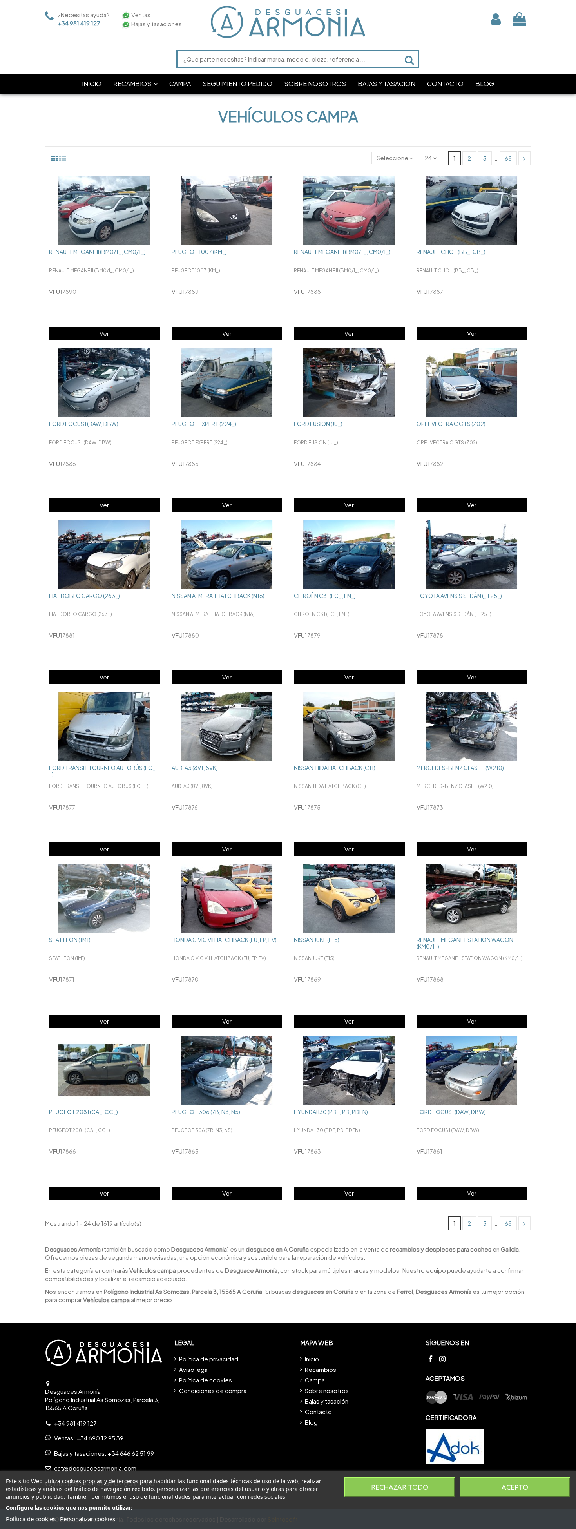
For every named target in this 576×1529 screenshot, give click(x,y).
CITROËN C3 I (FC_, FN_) (325, 595)
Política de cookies (205, 1380)
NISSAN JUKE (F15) (316, 939)
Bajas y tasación (326, 1401)
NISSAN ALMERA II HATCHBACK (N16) (218, 595)
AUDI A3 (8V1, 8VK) (195, 767)
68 (508, 158)
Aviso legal (194, 1369)
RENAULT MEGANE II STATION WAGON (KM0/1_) (465, 943)
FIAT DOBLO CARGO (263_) (84, 595)
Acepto (515, 1487)
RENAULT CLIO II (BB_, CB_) (451, 251)
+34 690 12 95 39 (99, 1438)
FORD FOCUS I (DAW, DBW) (83, 423)
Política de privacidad (208, 1358)
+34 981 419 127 (79, 23)
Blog (311, 1422)
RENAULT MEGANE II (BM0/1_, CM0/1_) (97, 251)
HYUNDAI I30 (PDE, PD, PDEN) (331, 1111)
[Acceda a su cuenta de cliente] (496, 19)
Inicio (312, 1358)
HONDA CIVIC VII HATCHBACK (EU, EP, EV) (224, 939)
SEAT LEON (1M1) (70, 939)
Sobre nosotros (327, 1390)
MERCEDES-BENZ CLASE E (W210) (460, 767)
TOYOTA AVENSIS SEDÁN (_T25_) (459, 595)
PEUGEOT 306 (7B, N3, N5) (206, 1111)
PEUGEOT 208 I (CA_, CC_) (83, 1111)
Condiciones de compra (212, 1390)
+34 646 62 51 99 (131, 1453)
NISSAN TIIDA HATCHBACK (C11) (334, 767)
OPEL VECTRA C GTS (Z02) (451, 423)
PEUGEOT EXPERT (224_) (204, 423)
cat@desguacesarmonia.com (95, 1468)
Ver (104, 333)
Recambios (320, 1369)
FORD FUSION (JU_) (318, 423)
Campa (315, 1380)
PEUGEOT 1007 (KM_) (199, 251)
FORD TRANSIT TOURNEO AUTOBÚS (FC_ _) (102, 771)
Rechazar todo (399, 1487)
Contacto (318, 1411)
